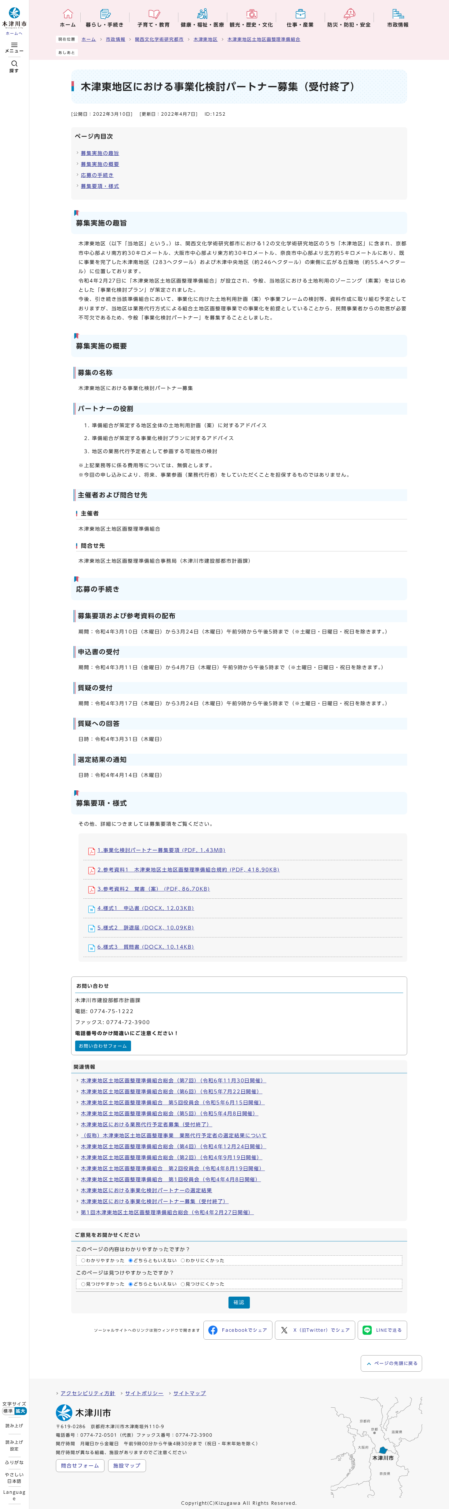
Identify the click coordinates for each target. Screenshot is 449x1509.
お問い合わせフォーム (103, 1046)
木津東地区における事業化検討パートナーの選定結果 (146, 1190)
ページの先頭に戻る (396, 1363)
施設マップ (127, 1465)
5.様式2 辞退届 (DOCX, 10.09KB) (145, 927)
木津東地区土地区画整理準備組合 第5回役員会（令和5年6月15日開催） (173, 1102)
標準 (8, 1411)
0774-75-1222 (112, 1011)
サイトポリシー (144, 1393)
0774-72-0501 (98, 1435)
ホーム (89, 39)
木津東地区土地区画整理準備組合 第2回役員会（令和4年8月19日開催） (173, 1168)
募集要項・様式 (100, 186)
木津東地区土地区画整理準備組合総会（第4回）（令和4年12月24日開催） (173, 1146)
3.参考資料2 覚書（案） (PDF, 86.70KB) (153, 888)
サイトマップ (189, 1393)
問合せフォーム (80, 1465)
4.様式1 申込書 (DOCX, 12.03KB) (145, 908)
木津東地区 (206, 39)
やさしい (14, 1478)
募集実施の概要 (100, 164)
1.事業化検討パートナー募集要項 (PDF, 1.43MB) (161, 850)
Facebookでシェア (245, 1330)
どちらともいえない (155, 1260)
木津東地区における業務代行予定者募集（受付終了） (146, 1124)
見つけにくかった (205, 1284)
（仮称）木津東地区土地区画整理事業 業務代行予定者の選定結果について (174, 1135)
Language (14, 1495)
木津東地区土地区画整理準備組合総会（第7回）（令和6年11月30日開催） (173, 1080)
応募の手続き (97, 175)
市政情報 (116, 39)
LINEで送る (389, 1330)
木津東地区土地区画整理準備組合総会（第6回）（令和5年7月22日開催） (171, 1091)
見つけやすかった (105, 1284)
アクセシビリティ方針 (88, 1393)
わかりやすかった (105, 1260)
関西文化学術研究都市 (159, 39)
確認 (239, 1302)
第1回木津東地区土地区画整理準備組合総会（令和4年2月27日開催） (167, 1212)
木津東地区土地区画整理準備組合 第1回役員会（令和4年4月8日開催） (171, 1179)
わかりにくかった (205, 1260)
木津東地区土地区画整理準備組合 (264, 39)
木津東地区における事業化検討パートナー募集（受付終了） (155, 1201)
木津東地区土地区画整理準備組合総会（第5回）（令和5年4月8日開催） (169, 1113)
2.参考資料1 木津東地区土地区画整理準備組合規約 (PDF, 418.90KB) (188, 869)
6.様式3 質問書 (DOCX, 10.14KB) (145, 946)
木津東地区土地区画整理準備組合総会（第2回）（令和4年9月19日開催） (171, 1157)
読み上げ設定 (14, 1445)
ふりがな (14, 1462)
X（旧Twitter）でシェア (322, 1330)
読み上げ (14, 1426)
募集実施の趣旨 (100, 153)
